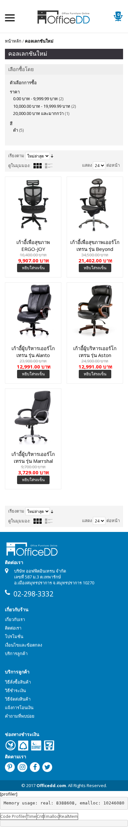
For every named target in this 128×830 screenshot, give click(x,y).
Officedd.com (51, 785)
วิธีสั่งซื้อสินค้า (18, 682)
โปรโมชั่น (14, 636)
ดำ (15, 130)
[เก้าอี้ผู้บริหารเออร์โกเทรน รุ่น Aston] (95, 310)
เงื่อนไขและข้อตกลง (23, 645)
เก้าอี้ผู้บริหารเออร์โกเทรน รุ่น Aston (95, 351)
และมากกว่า (38, 113)
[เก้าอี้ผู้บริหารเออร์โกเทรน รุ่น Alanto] (33, 310)
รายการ (49, 166)
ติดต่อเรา (13, 628)
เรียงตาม (16, 156)
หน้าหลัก (13, 41)
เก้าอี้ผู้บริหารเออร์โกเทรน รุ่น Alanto (33, 351)
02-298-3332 (33, 593)
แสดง (87, 165)
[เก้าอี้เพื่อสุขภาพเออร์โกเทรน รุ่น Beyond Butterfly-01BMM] (95, 205)
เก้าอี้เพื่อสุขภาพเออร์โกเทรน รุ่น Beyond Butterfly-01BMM (94, 245)
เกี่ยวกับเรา (15, 619)
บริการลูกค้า (16, 653)
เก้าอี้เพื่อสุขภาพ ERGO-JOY (33, 245)
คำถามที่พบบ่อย (19, 716)
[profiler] (8, 794)
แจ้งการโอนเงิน (19, 707)
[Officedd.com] (64, 16)
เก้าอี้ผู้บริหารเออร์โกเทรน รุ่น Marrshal (33, 457)
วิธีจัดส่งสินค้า (18, 699)
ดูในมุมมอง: (19, 165)
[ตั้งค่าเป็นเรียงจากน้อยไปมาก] (52, 156)
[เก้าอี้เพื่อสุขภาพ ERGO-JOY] (33, 205)
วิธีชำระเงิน (15, 690)
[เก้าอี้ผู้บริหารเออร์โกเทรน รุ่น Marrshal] (33, 416)
